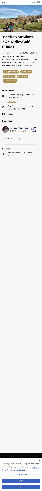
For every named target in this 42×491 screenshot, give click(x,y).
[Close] (39, 460)
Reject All (21, 481)
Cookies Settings (21, 474)
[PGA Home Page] (4, 2)
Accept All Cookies (20, 487)
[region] (21, 474)
